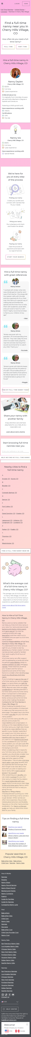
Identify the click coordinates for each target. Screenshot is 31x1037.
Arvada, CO (6, 479)
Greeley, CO (20, 513)
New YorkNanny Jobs (9, 952)
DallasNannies (6, 988)
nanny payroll (10, 631)
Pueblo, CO (14, 529)
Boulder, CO (6, 486)
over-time (14, 762)
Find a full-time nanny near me (15, 551)
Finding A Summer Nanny (17, 829)
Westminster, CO (8, 543)
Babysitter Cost (6, 930)
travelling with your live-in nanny (13, 737)
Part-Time (22, 46)
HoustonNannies (7, 985)
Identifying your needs (16, 833)
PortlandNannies (7, 982)
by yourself (13, 773)
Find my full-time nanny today (15, 390)
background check (21, 739)
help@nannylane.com (8, 1020)
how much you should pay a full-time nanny (15, 675)
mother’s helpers (8, 664)
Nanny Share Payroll (8, 888)
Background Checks (8, 891)
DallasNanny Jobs (7, 960)
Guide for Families (7, 899)
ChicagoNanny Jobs (8, 949)
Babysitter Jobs (6, 861)
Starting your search (15, 827)
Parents (4, 880)
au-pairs (17, 664)
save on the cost (21, 679)
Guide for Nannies (7, 902)
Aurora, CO (14, 479)
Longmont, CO (7, 522)
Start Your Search (15, 257)
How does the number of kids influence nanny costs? (17, 845)
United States (19, 10)
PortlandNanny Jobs (8, 955)
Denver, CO (6, 499)
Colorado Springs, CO (9, 493)
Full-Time (8, 46)
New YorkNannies (7, 980)
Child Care (5, 863)
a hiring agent (21, 629)
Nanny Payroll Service (8, 885)
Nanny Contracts (7, 894)
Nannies (12, 863)
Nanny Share (5, 882)
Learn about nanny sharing (15, 432)
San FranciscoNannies (9, 971)
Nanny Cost (5, 935)
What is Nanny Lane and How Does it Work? (18, 837)
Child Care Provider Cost (10, 932)
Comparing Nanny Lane (9, 905)
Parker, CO (5, 529)
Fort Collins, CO (7, 506)
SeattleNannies (6, 991)
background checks (9, 629)
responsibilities (15, 662)
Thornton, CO (6, 536)
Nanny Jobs (20, 863)
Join (26, 3)
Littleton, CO (17, 520)
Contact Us (5, 997)
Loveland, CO (18, 522)
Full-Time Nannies (7, 10)
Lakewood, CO (7, 520)
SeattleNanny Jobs (8, 963)
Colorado (4, 12)
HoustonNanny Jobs (8, 957)
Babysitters (17, 861)
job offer (13, 714)
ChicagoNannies (7, 977)
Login (17, 3)
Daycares (4, 927)
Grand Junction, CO (8, 513)
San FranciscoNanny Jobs (10, 943)
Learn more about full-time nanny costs (13, 606)
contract (14, 777)
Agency (4, 896)
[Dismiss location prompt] (27, 1024)
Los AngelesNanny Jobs (10, 946)
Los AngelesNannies (8, 974)
